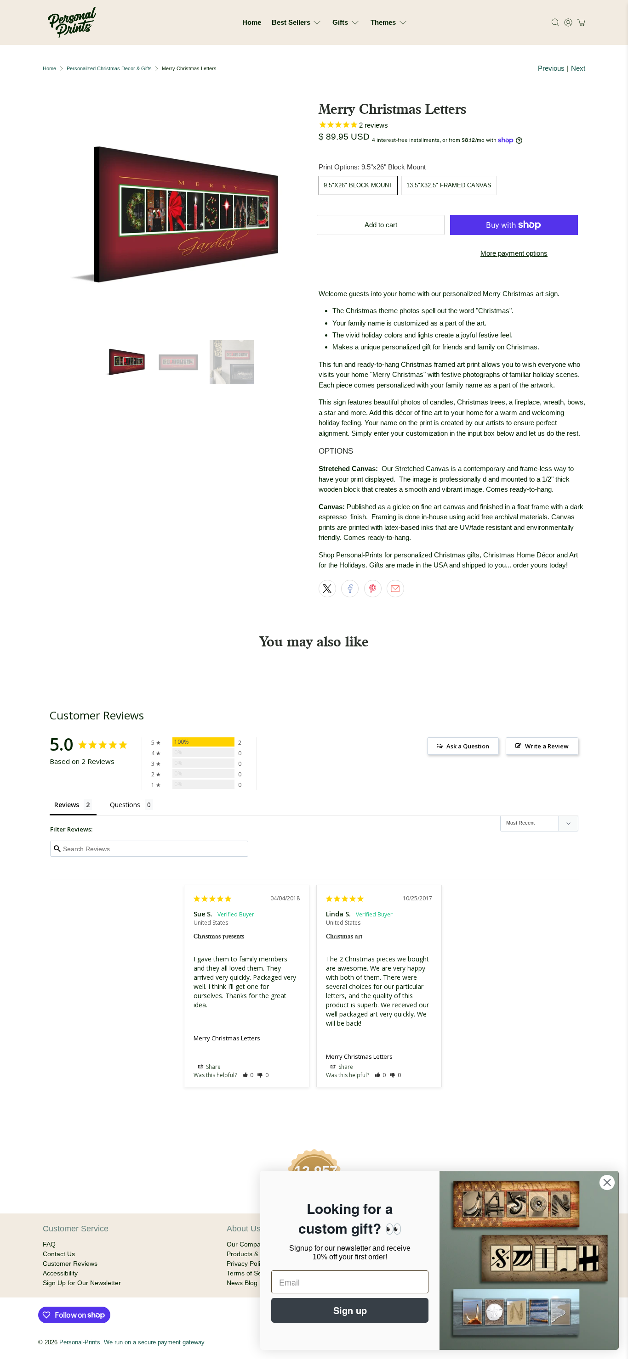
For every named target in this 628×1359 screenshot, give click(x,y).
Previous (551, 68)
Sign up (350, 1310)
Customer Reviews (70, 1263)
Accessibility (60, 1273)
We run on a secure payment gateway (154, 1342)
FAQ (49, 1244)
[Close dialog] (607, 1182)
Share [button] (213, 1067)
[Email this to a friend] (395, 588)
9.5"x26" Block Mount (358, 185)
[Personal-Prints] (72, 22)
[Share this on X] (327, 588)
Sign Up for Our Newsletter (82, 1282)
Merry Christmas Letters (227, 1038)
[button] (580, 22)
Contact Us (59, 1254)
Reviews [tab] (66, 804)
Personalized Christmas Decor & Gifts (109, 68)
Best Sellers (291, 22)
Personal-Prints (79, 1342)
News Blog (242, 1282)
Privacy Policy (247, 1263)
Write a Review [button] (547, 746)
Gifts (340, 22)
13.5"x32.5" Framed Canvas (448, 185)
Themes (383, 22)
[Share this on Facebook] (350, 588)
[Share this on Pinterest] (373, 588)
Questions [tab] (125, 804)
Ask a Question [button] (467, 746)
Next (578, 68)
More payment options (514, 253)
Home (251, 22)
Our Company (247, 1244)
